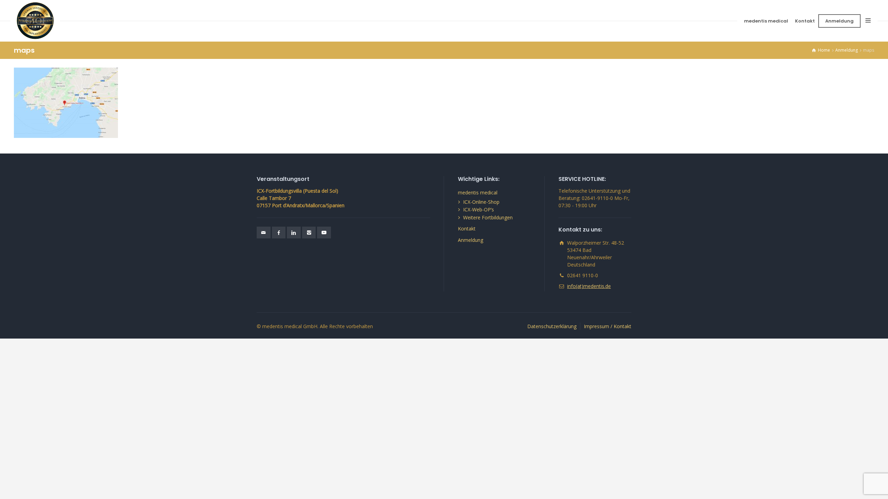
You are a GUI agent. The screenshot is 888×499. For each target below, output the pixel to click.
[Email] (264, 232)
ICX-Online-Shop (481, 202)
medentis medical (766, 21)
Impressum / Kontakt (607, 326)
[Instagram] (309, 232)
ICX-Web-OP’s (478, 209)
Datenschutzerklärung (552, 326)
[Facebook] (279, 232)
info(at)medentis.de (589, 286)
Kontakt (805, 21)
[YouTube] (324, 232)
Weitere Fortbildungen (488, 217)
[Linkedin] (294, 232)
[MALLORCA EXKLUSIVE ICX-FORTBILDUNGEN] (35, 21)
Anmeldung (839, 21)
